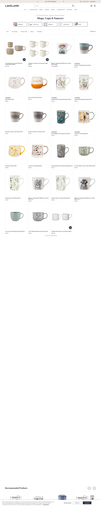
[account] (91, 6)
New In (25, 9)
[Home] (37, 15)
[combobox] (54, 5)
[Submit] (73, 5)
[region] (50, 503)
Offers (75, 9)
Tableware (51, 15)
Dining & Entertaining (43, 15)
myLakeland (92, 1)
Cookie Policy (46, 504)
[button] (38, 1)
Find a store (86, 1)
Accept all (87, 502)
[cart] (95, 6)
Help (81, 1)
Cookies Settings (67, 502)
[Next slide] (94, 488)
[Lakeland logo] (12, 6)
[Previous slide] (89, 488)
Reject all (77, 502)
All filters (92, 31)
